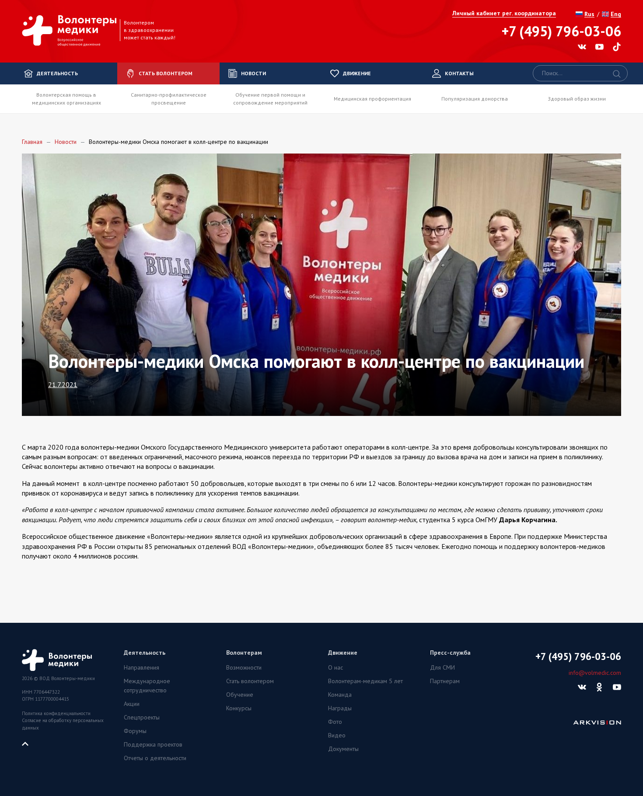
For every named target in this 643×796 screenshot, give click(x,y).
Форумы (135, 731)
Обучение (239, 694)
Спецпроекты (142, 717)
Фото (335, 722)
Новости (66, 142)
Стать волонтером (250, 681)
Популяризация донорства (474, 98)
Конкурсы (239, 708)
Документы (343, 749)
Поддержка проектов (153, 744)
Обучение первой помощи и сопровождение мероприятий (270, 98)
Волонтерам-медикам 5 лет (365, 681)
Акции (132, 704)
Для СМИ (442, 667)
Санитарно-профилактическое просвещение (168, 98)
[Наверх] (28, 743)
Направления (141, 667)
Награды (340, 708)
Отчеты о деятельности (155, 758)
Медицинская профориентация (372, 98)
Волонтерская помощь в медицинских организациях (66, 98)
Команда (340, 694)
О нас (335, 667)
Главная (32, 142)
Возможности (244, 667)
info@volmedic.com (595, 673)
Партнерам (445, 681)
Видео (337, 735)
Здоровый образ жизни (577, 98)
